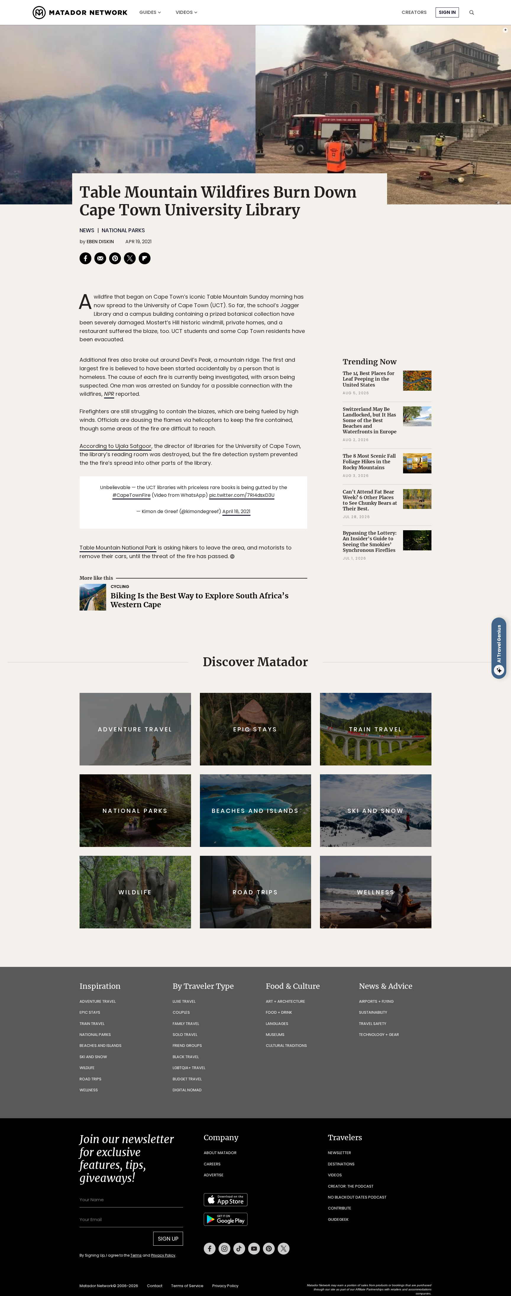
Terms (263, 688)
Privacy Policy (291, 688)
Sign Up (314, 672)
